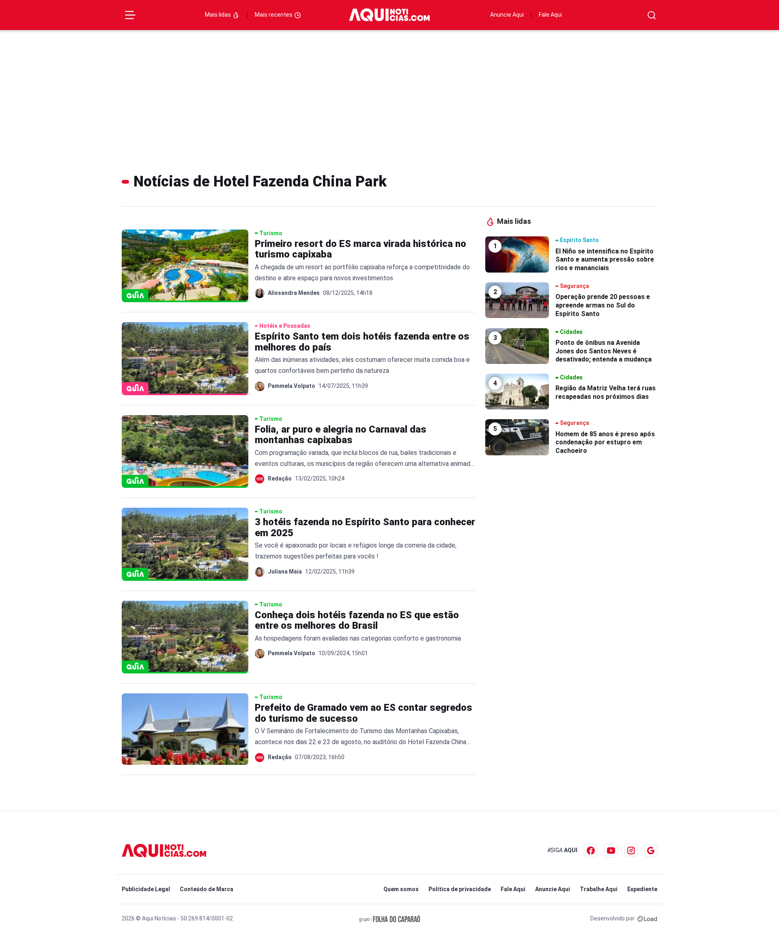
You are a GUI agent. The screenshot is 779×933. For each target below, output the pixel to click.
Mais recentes (274, 14)
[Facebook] (591, 850)
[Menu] (130, 15)
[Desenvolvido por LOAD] (647, 918)
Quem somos (401, 889)
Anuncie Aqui (507, 14)
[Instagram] (631, 850)
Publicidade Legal (146, 889)
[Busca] (651, 15)
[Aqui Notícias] (389, 15)
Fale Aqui (550, 14)
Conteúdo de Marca (206, 889)
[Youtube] (611, 850)
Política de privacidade (459, 889)
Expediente (642, 889)
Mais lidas (218, 14)
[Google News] (650, 850)
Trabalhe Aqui (599, 889)
